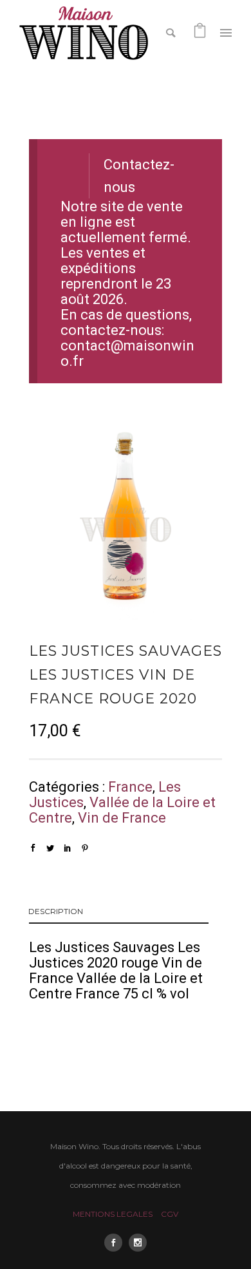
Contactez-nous (139, 176)
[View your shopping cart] (199, 32)
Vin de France (122, 818)
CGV (169, 1214)
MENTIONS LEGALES (113, 1214)
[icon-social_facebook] (116, 1243)
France (130, 787)
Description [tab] (55, 911)
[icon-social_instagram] (138, 1243)
